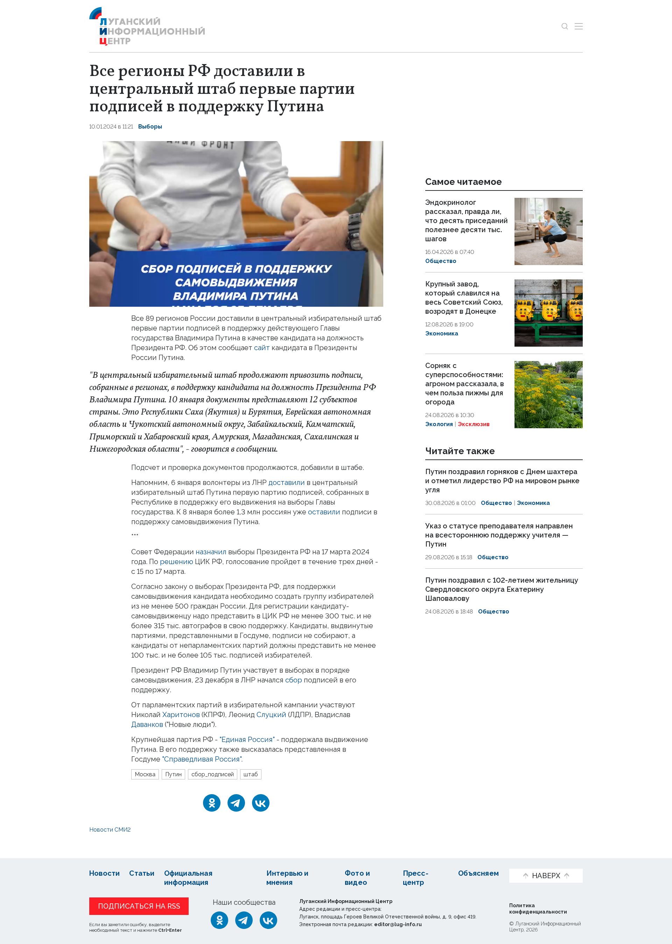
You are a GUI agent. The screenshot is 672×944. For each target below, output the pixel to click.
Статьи (141, 873)
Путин (173, 774)
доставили (286, 482)
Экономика (441, 333)
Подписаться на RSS (139, 906)
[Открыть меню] (579, 26)
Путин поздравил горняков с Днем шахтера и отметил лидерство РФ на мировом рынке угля (502, 481)
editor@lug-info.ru (398, 924)
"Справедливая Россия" (201, 759)
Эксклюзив (474, 424)
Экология (439, 424)
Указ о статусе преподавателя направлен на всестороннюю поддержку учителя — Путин (499, 535)
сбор (293, 680)
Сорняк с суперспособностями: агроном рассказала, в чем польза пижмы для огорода (464, 383)
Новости (104, 873)
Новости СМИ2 (110, 829)
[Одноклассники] (211, 803)
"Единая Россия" (247, 739)
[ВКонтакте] (261, 803)
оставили (324, 512)
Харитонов (181, 714)
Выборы (150, 126)
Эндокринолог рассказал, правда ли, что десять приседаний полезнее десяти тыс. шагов (466, 220)
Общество (440, 261)
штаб (251, 774)
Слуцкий (271, 714)
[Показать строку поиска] (565, 26)
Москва (145, 774)
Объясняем (478, 873)
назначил (212, 552)
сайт (262, 347)
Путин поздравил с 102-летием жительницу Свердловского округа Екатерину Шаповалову (501, 589)
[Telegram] (236, 803)
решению (176, 561)
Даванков (147, 724)
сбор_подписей (212, 774)
